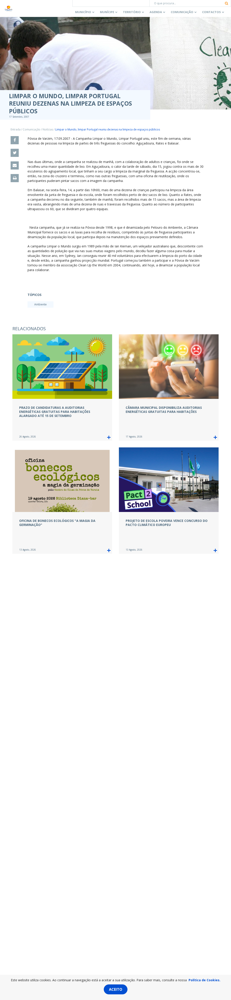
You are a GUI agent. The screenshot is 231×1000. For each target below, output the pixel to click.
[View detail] (109, 437)
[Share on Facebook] (15, 140)
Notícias (48, 129)
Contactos (211, 12)
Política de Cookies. (204, 980)
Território (132, 12)
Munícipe (107, 12)
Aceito (115, 989)
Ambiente (40, 304)
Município (83, 12)
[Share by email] (15, 165)
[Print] (15, 178)
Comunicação (182, 12)
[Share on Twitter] (15, 153)
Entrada (16, 129)
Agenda (156, 12)
